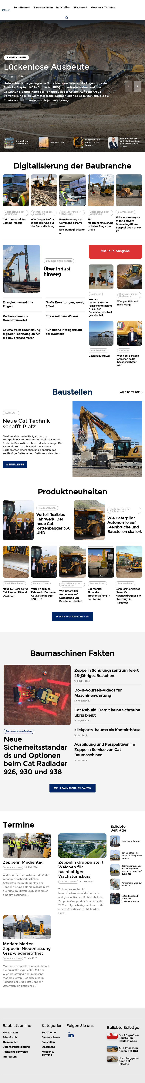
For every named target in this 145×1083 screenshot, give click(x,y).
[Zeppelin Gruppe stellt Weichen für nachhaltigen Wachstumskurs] (82, 845)
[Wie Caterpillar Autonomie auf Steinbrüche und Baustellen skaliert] (89, 520)
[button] (66, 17)
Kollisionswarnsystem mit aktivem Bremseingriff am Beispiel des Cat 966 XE (129, 224)
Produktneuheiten (14, 583)
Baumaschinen (16, 57)
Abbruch (11, 413)
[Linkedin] (71, 1035)
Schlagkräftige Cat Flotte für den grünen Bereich (132, 855)
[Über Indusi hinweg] (21, 269)
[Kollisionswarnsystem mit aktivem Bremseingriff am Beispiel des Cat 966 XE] (129, 190)
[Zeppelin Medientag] (27, 845)
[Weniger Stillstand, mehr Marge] (129, 276)
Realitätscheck (57, 142)
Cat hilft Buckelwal (99, 356)
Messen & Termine (13, 867)
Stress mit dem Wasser (62, 316)
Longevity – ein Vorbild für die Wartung (92, 142)
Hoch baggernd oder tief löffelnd (129, 1061)
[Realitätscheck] (44, 143)
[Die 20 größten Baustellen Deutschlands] (112, 1036)
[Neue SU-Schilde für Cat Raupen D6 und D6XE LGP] (16, 562)
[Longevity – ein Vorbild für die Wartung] (78, 143)
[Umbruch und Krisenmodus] (9, 143)
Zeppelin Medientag (23, 862)
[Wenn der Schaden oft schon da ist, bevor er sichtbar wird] (129, 333)
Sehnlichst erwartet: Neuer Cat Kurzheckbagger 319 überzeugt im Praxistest (128, 595)
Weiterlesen (15, 464)
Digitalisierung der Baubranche (14, 213)
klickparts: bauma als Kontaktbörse (107, 730)
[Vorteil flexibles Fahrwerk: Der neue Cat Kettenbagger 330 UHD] (18, 520)
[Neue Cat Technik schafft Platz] (107, 439)
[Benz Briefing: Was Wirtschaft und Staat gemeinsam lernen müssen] (113, 143)
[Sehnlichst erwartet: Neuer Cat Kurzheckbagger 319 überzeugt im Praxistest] (129, 562)
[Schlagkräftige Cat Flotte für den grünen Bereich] (115, 855)
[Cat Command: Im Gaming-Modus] (16, 190)
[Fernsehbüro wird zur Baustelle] (115, 884)
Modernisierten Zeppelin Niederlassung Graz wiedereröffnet (27, 948)
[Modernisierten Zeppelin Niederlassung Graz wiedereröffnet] (27, 927)
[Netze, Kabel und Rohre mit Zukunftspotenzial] (115, 898)
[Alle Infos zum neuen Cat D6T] (112, 1049)
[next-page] (137, 86)
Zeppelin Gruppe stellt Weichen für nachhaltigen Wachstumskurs (80, 869)
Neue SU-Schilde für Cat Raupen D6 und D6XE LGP (15, 592)
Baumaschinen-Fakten (59, 261)
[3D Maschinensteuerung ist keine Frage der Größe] (101, 190)
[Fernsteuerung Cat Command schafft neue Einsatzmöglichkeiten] (72, 190)
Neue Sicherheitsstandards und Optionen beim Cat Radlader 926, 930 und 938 (35, 755)
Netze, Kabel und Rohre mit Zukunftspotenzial (130, 899)
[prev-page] (128, 86)
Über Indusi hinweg (57, 271)
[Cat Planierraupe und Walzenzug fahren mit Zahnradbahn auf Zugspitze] (115, 870)
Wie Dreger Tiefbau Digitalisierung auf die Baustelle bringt (43, 223)
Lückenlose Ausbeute (46, 67)
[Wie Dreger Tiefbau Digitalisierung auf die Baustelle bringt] (44, 190)
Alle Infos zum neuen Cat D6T (128, 1050)
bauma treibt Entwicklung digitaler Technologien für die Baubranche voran (21, 334)
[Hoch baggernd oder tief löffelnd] (112, 1059)
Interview (96, 294)
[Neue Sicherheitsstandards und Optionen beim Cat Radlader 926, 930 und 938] (37, 695)
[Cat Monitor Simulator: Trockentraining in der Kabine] (101, 562)
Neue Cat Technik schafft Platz (26, 424)
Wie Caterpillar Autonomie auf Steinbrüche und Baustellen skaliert (124, 525)
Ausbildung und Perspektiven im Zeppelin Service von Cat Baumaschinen (104, 749)
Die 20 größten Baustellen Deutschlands (129, 1038)
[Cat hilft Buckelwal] (101, 333)
